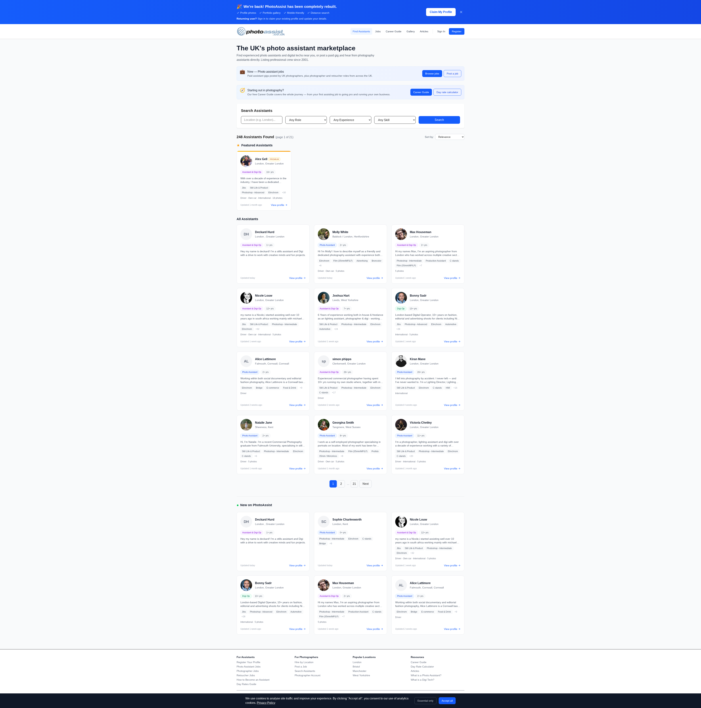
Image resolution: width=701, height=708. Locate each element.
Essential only (425, 700)
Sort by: (429, 136)
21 (354, 483)
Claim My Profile (441, 12)
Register (456, 31)
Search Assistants (305, 670)
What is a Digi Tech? (422, 679)
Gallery (411, 31)
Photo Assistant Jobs (249, 666)
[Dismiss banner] (461, 12)
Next (366, 483)
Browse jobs (432, 73)
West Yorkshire (361, 675)
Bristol (356, 666)
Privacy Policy (266, 702)
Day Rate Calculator (422, 666)
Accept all (447, 700)
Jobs (378, 31)
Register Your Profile (248, 662)
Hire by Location (304, 662)
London (357, 662)
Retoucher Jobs (246, 675)
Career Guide (393, 31)
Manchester (359, 670)
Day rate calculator (447, 92)
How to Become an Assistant (253, 679)
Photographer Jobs (248, 670)
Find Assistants (361, 31)
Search (439, 119)
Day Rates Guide (246, 684)
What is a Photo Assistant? (426, 675)
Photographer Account (307, 675)
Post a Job (301, 666)
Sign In (441, 31)
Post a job (452, 73)
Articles (424, 31)
